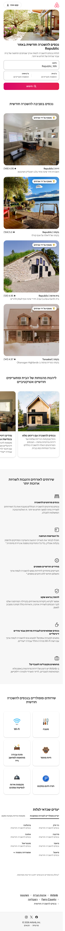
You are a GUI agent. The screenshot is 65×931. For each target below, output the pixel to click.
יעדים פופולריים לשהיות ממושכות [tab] (44, 815)
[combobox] (31, 66)
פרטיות (35, 925)
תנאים (27, 925)
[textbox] (45, 77)
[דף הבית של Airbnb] (57, 5)
